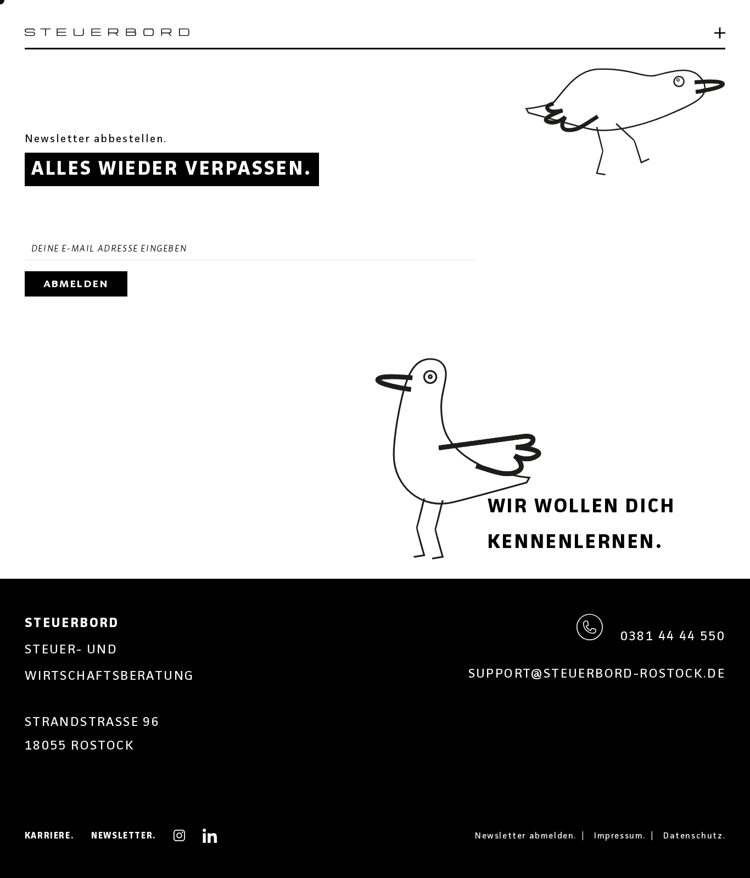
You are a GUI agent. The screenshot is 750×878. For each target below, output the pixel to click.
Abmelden (76, 283)
